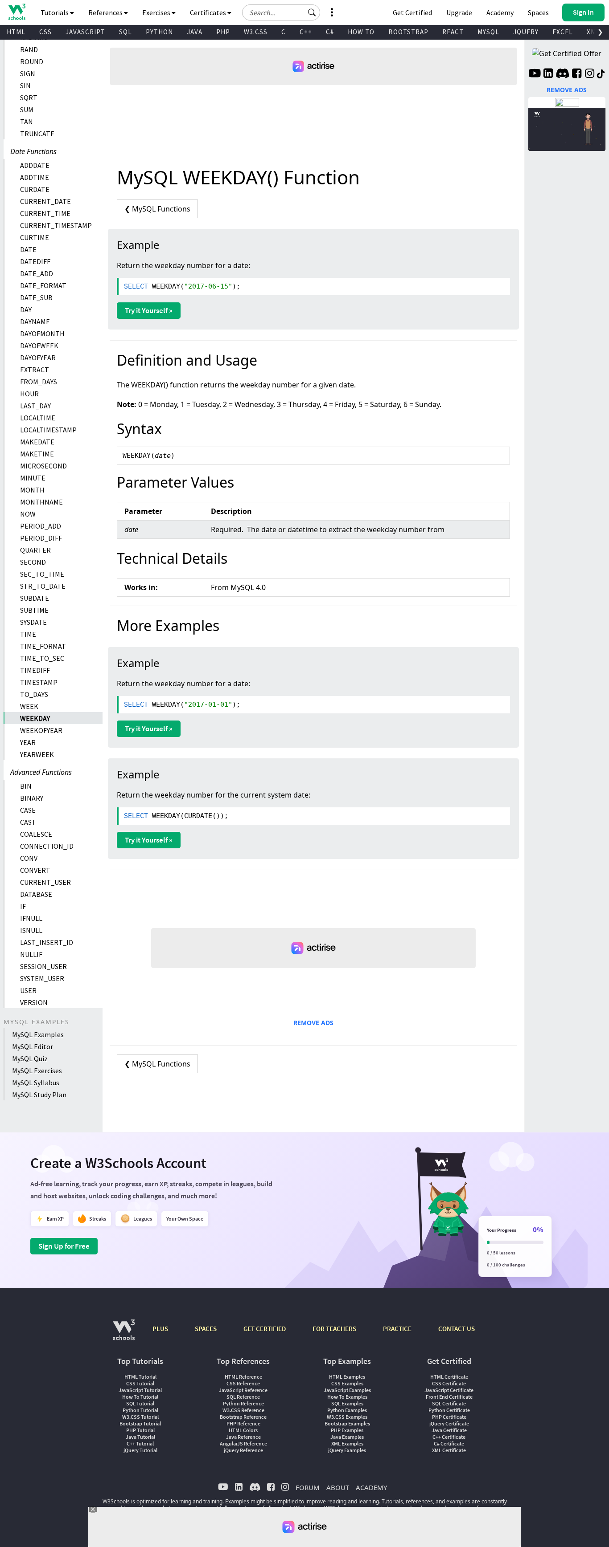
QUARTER (35, 550)
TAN (26, 121)
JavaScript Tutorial (140, 1390)
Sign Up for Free (64, 1246)
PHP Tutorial (140, 1430)
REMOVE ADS (313, 1022)
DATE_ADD (36, 273)
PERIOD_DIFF (41, 537)
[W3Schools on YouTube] (534, 74)
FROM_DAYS (38, 381)
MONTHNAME (41, 501)
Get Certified (412, 12)
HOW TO (361, 32)
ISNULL (31, 930)
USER (28, 990)
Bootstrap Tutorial (140, 1423)
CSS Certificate (449, 1383)
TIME (28, 634)
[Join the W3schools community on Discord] (562, 74)
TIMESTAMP (39, 682)
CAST (28, 822)
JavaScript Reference (243, 1390)
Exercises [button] (157, 12)
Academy (500, 12)
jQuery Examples (347, 1450)
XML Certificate (449, 1450)
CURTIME (34, 237)
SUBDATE (34, 598)
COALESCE (36, 834)
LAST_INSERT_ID (46, 942)
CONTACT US (456, 1328)
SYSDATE (33, 622)
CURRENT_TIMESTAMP (56, 225)
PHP (223, 32)
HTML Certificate (449, 1376)
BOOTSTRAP (408, 32)
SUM (26, 109)
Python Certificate (449, 1410)
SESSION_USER (43, 966)
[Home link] (16, 12)
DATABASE (36, 894)
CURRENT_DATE (45, 201)
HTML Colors (243, 1430)
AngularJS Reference (243, 1443)
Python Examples (347, 1410)
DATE (28, 249)
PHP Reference (243, 1423)
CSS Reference (243, 1383)
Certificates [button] (208, 12)
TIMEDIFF (35, 670)
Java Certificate (449, 1430)
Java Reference (243, 1436)
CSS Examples (347, 1383)
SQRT (28, 97)
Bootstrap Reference (243, 1416)
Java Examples (347, 1436)
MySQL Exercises (37, 1070)
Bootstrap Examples (347, 1423)
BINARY (31, 798)
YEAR (28, 742)
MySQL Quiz (30, 1058)
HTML (16, 32)
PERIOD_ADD (40, 525)
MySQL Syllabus (35, 1082)
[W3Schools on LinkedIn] (548, 74)
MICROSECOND (43, 465)
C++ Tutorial (140, 1443)
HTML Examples (347, 1376)
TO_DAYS (34, 694)
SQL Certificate (449, 1403)
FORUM (308, 1487)
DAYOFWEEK (39, 345)
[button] (312, 12)
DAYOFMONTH (42, 333)
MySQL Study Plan (39, 1094)
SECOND (33, 562)
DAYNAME (35, 321)
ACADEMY (371, 1487)
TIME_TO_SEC (42, 658)
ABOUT (337, 1487)
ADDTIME (34, 177)
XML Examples (347, 1443)
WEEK (29, 706)
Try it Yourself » (149, 310)
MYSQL (488, 32)
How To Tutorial (140, 1396)
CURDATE (34, 189)
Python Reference (243, 1403)
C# (330, 32)
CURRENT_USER (45, 882)
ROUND (31, 61)
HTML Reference (243, 1376)
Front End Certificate (449, 1396)
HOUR (29, 393)
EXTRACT (34, 369)
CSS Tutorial (140, 1383)
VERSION (34, 1002)
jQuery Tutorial (140, 1450)
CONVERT (35, 870)
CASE (28, 810)
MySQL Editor (32, 1046)
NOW (28, 513)
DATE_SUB (36, 297)
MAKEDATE (37, 441)
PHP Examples (347, 1430)
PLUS (160, 1328)
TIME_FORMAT (43, 646)
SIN (25, 85)
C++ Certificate (448, 1436)
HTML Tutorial (140, 1376)
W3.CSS (255, 32)
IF (23, 906)
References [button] (106, 12)
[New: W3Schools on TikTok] (601, 74)
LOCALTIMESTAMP (48, 429)
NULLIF (31, 954)
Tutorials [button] (55, 12)
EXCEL (562, 32)
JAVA (194, 32)
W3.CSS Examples (347, 1416)
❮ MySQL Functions (157, 209)
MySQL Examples (38, 1034)
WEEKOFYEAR (41, 730)
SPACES (206, 1328)
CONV (28, 858)
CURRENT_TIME (45, 213)
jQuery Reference (243, 1450)
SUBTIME (34, 610)
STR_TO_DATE (43, 586)
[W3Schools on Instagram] (589, 74)
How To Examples (347, 1396)
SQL (125, 32)
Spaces (538, 12)
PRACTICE (397, 1328)
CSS (45, 32)
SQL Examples (347, 1403)
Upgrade (459, 12)
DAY (26, 309)
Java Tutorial (140, 1436)
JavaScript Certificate (448, 1390)
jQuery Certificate (449, 1423)
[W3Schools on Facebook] (576, 74)
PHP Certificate (449, 1416)
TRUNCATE (37, 133)
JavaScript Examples (347, 1390)
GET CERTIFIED (264, 1328)
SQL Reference (243, 1396)
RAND (29, 49)
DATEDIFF (35, 261)
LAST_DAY (35, 405)
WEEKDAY (35, 718)
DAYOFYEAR (38, 357)
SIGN (27, 73)
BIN (26, 786)
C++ (306, 32)
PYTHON (159, 32)
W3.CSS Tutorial (140, 1416)
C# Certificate (449, 1443)
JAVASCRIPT (85, 32)
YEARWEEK (37, 754)
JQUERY (526, 32)
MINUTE (32, 477)
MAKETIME (37, 453)
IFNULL (31, 918)
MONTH (32, 489)
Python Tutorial (140, 1410)
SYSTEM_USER (42, 978)
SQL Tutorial (140, 1403)
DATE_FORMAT (43, 285)
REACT (453, 32)
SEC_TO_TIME (42, 574)
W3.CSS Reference (243, 1410)
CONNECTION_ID (47, 846)
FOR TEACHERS (334, 1328)
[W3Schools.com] (124, 1334)
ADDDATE (34, 165)
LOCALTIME (37, 417)
